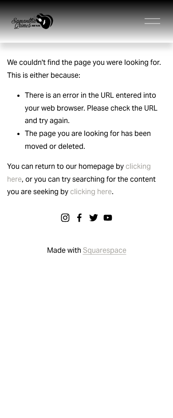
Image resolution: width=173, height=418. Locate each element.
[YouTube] (107, 217)
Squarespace (104, 250)
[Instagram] (65, 217)
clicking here (91, 191)
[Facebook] (79, 217)
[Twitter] (93, 217)
